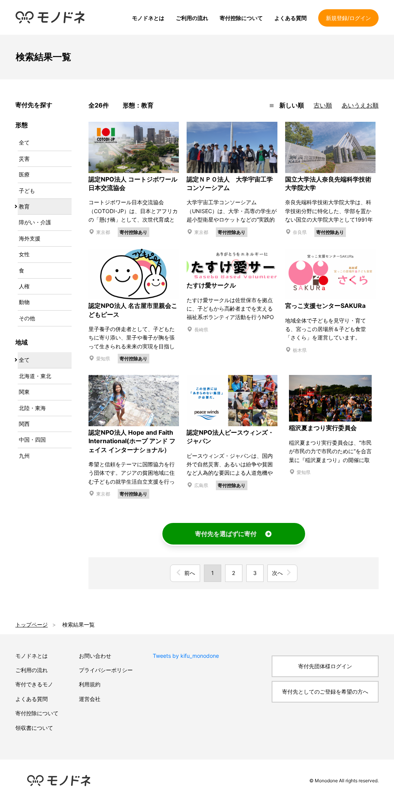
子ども (27, 190)
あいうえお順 (360, 105)
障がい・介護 (35, 222)
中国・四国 (32, 439)
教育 (24, 206)
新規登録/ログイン (348, 18)
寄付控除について (241, 18)
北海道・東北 (35, 376)
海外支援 (29, 238)
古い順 (323, 105)
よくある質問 (290, 18)
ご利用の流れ (192, 18)
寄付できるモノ (34, 684)
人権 (24, 286)
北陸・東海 (32, 408)
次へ (277, 573)
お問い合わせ (95, 655)
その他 (27, 318)
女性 (24, 254)
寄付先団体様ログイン (325, 666)
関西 (24, 423)
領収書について (34, 727)
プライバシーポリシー (106, 670)
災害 (24, 158)
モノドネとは (148, 18)
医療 (24, 174)
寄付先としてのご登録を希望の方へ (325, 691)
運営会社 (89, 699)
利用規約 (89, 684)
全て (24, 142)
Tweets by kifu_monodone (186, 655)
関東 (24, 391)
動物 (24, 302)
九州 (24, 455)
